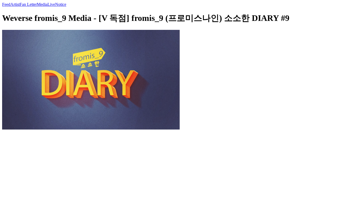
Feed (6, 4)
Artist (15, 4)
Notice (60, 4)
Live (51, 4)
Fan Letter (28, 4)
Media (42, 4)
